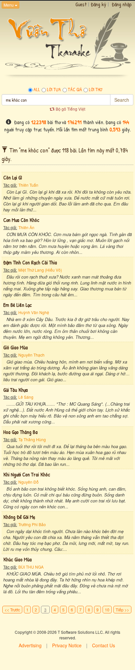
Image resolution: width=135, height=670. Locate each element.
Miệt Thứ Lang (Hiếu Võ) (40, 270)
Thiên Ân (26, 227)
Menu (9, 5)
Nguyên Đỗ (28, 482)
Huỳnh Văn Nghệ (33, 312)
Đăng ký (98, 4)
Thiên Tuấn (28, 185)
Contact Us (103, 645)
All (36, 90)
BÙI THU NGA (31, 567)
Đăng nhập (122, 4)
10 (107, 609)
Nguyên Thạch (31, 355)
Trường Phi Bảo (32, 524)
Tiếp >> (122, 609)
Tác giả (75, 90)
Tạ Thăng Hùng (32, 439)
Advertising (30, 645)
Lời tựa (54, 90)
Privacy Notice (67, 645)
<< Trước (12, 609)
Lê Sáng (25, 397)
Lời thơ (95, 90)
